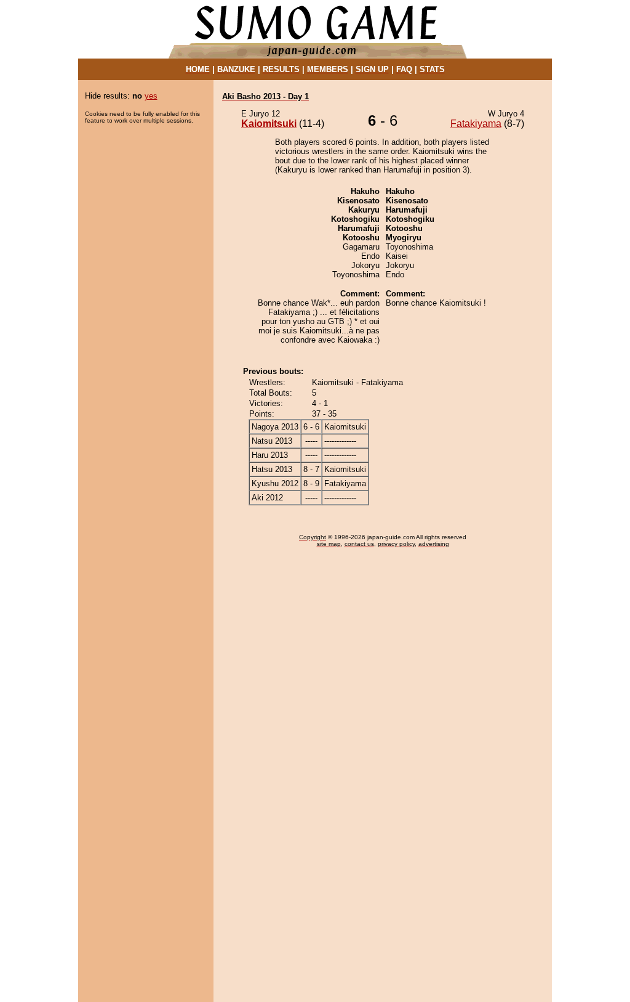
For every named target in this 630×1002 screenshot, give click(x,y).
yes (151, 95)
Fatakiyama (475, 123)
